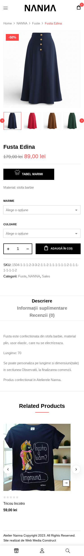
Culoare (10, 224)
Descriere (42, 300)
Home (7, 23)
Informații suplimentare (42, 308)
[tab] (42, 301)
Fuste (36, 23)
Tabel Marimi (32, 174)
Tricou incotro (14, 503)
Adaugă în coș (62, 248)
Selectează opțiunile (66, 483)
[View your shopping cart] (79, 7)
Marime (8, 200)
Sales (46, 276)
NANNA (22, 23)
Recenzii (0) (42, 315)
